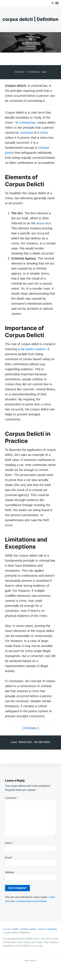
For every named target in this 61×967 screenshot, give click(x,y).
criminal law (27, 122)
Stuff (15, 929)
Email (9, 857)
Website (9, 872)
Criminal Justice (28, 929)
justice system (36, 349)
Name (9, 843)
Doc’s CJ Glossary (48, 929)
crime (44, 132)
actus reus (43, 223)
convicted (26, 132)
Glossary (30, 728)
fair (22, 349)
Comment (11, 798)
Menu (56, 3)
